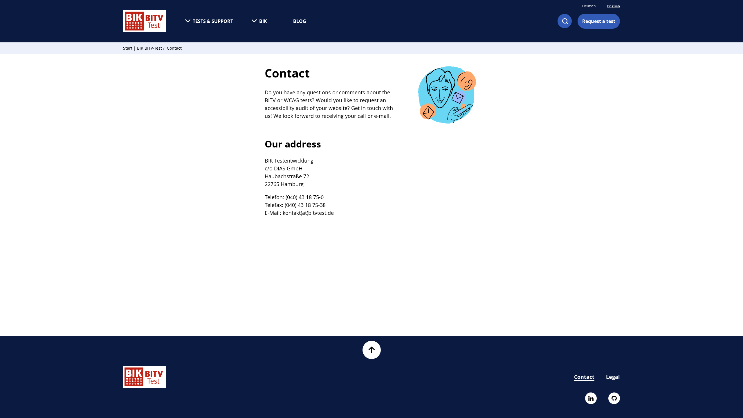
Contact (584, 376)
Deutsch (589, 5)
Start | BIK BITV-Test (142, 48)
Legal (613, 376)
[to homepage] (145, 21)
